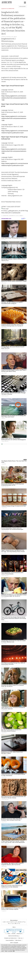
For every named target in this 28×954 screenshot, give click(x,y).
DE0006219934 (11, 8)
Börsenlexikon (14, 920)
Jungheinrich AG (4, 8)
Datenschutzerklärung (13, 935)
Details (6, 951)
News (9, 933)
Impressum (19, 933)
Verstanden (10, 951)
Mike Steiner (18, 940)
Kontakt (13, 933)
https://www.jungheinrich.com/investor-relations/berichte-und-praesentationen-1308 (14, 98)
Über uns (20, 938)
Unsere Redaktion (10, 940)
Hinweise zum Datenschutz (10, 938)
